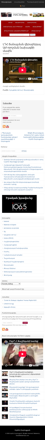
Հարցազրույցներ (10, 245)
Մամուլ (27, 26)
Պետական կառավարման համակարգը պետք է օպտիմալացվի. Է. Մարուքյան (9, 137)
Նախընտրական (32, 22)
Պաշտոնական (9, 258)
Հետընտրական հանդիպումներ (13, 26)
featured (6, 221)
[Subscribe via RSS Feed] (4, 126)
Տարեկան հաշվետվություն (14, 262)
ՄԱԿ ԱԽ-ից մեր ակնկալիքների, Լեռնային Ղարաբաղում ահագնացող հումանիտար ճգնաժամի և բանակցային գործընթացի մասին (21, 177)
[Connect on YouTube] (7, 126)
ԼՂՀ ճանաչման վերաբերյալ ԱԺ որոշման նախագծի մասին (22, 47)
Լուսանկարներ (19, 2)
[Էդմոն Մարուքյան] (22, 16)
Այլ (5, 231)
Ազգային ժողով (9, 307)
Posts (23, 6)
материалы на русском (11, 228)
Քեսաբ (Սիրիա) (9, 268)
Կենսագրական (6, 2)
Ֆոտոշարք (8, 275)
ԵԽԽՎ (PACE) (8, 238)
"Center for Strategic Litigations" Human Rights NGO (20, 300)
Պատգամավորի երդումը (35, 2)
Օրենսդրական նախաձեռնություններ (16, 31)
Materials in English (10, 225)
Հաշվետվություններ (11, 241)
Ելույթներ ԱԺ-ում (16, 90)
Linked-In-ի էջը (9, 304)
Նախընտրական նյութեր (13, 255)
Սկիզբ (10, 22)
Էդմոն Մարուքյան (22, 430)
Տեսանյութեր (37, 26)
